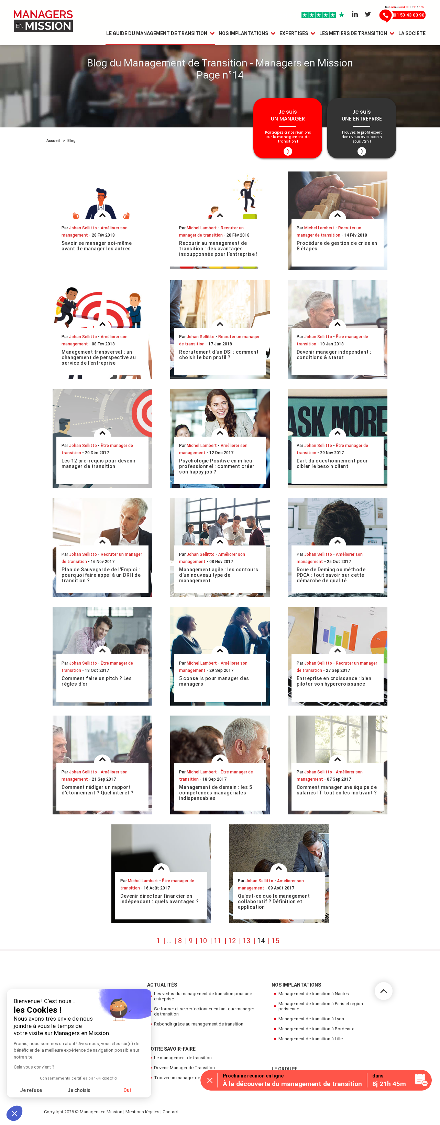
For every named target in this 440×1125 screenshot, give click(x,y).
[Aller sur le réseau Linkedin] (355, 14)
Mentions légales (142, 1111)
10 (203, 941)
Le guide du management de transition (156, 33)
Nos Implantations (243, 33)
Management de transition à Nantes (313, 993)
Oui (127, 1090)
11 (217, 941)
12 (232, 941)
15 (275, 941)
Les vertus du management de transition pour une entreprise (203, 996)
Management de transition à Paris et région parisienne (320, 1006)
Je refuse (31, 1090)
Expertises (293, 33)
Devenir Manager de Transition (184, 1067)
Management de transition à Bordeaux (316, 1028)
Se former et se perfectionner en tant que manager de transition (204, 1011)
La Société (412, 33)
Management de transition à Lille (310, 1038)
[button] (14, 1113)
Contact (170, 1111)
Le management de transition (183, 1057)
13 (246, 941)
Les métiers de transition (353, 33)
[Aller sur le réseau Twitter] (368, 14)
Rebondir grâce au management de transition (198, 1024)
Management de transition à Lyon (311, 1018)
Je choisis (78, 1090)
